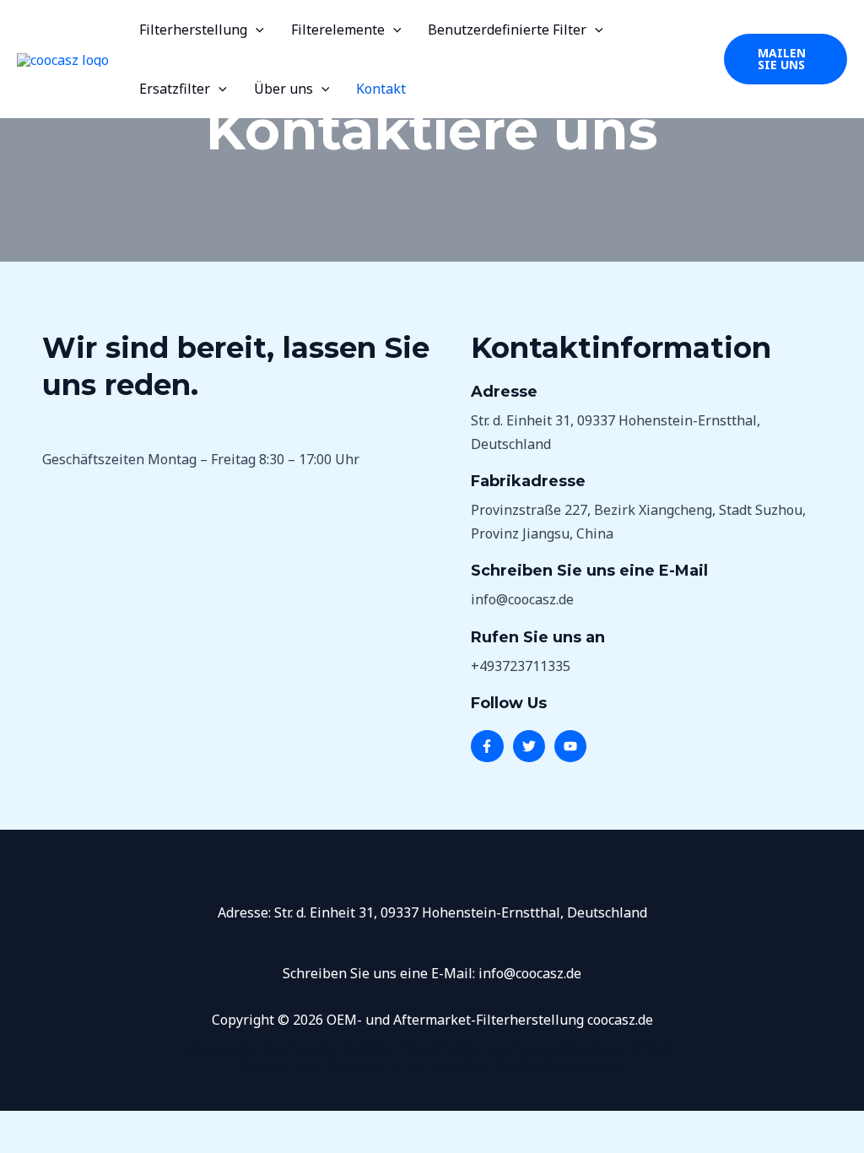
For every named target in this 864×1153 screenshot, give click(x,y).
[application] (255, 29)
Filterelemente (338, 29)
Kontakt (381, 88)
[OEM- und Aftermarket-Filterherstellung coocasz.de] (63, 58)
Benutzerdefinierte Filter (507, 29)
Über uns (283, 88)
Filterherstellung (193, 29)
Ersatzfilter (174, 88)
